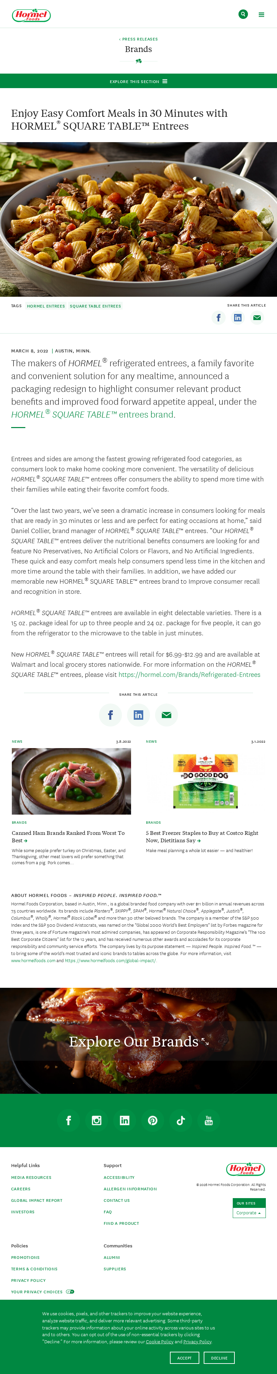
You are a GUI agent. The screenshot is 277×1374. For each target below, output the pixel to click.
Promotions (25, 1257)
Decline (219, 1357)
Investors (23, 1211)
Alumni (112, 1257)
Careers (21, 1188)
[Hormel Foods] (31, 15)
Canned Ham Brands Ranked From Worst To (68, 836)
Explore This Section (134, 81)
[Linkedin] (238, 318)
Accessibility (119, 1177)
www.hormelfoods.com (33, 960)
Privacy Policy (28, 1280)
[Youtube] (208, 1120)
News (17, 741)
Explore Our (135, 1041)
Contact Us (117, 1200)
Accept (184, 1357)
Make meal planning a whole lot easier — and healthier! (199, 850)
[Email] (257, 318)
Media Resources (31, 1177)
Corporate (246, 1212)
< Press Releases (138, 39)
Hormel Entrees (46, 305)
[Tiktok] (180, 1120)
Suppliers (115, 1268)
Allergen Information (130, 1188)
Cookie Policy (160, 1341)
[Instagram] (96, 1120)
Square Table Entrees (95, 305)
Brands (19, 822)
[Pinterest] (152, 1120)
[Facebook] (218, 318)
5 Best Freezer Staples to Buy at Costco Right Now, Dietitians (202, 836)
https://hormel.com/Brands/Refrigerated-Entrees (189, 674)
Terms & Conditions (34, 1268)
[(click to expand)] (261, 15)
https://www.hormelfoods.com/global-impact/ (110, 960)
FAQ (108, 1211)
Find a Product (121, 1223)
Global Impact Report (36, 1200)
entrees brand (92, 413)
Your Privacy (37, 1291)
